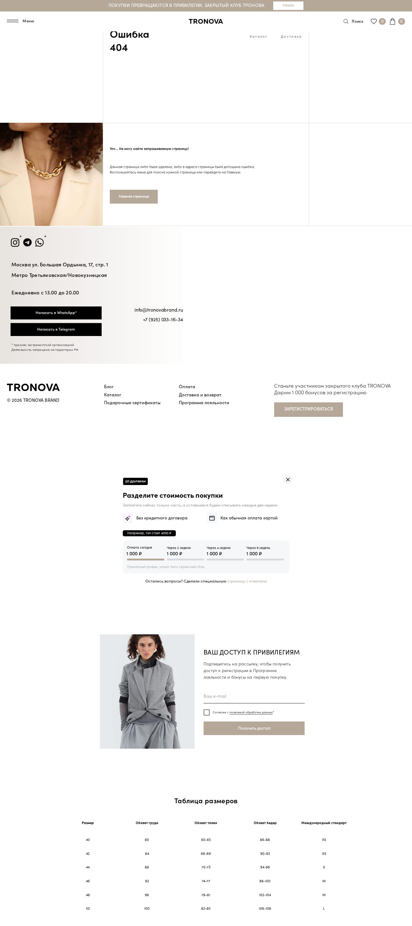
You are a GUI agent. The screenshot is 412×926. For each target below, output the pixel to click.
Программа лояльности (204, 402)
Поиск (357, 21)
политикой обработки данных (251, 712)
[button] (308, 409)
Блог (109, 386)
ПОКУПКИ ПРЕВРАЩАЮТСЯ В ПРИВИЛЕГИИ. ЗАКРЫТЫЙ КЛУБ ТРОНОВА (186, 5)
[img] (288, 479)
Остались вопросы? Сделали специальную (206, 581)
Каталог (259, 37)
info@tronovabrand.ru (159, 310)
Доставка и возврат (200, 395)
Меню (28, 21)
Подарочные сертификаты (132, 402)
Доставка (291, 37)
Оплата (187, 386)
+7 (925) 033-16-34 (163, 319)
